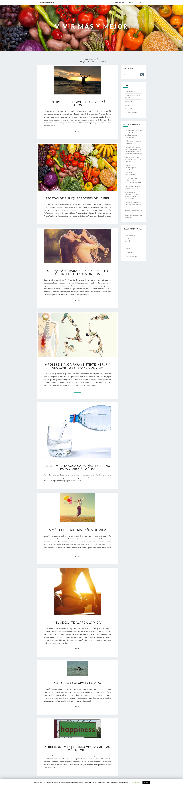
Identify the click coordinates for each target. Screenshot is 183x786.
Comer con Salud (130, 91)
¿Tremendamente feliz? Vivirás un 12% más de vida (77, 748)
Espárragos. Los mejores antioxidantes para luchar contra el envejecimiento (133, 205)
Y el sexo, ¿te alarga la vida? (77, 622)
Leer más (78, 131)
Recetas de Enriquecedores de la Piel (77, 198)
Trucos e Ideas (129, 109)
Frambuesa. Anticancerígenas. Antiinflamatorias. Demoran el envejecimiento (131, 170)
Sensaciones (129, 101)
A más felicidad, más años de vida (77, 530)
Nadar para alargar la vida (77, 683)
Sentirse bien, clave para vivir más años (77, 103)
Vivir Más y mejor (46, 2)
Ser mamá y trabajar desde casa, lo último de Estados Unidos (77, 272)
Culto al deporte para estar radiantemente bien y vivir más (133, 159)
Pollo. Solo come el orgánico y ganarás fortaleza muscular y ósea (133, 180)
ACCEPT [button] (146, 783)
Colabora (141, 2)
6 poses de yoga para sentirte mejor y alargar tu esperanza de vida (77, 366)
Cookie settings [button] (135, 783)
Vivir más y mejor (118, 2)
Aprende (131, 2)
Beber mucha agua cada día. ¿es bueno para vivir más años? (77, 467)
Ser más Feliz (129, 105)
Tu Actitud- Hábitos (131, 113)
